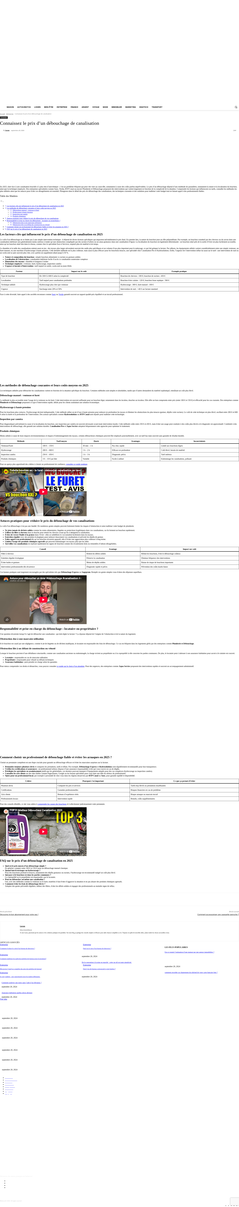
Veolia (61, 294)
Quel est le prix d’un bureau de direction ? (97, 948)
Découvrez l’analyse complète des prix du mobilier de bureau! (21, 969)
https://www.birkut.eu (26, 929)
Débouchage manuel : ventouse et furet (26, 210)
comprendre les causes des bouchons (52, 804)
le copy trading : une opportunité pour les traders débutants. (20, 977)
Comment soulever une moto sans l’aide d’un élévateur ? (22, 983)
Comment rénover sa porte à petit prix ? (16, 1024)
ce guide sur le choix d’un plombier (70, 666)
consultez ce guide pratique (76, 464)
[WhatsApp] (52, 136)
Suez (54, 294)
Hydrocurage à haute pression (23, 212)
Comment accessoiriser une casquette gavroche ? (218, 914)
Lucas (7, 130)
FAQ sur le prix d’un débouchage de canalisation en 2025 (27, 229)
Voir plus (3, 999)
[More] (61, 137)
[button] (236, 107)
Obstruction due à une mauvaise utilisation (27, 223)
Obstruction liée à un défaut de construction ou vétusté (31, 225)
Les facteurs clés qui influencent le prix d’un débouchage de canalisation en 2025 (35, 206)
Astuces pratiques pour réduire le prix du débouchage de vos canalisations (33, 218)
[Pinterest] (43, 136)
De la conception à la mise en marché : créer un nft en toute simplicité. (107, 962)
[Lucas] (1, 130)
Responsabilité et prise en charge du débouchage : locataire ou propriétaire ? (33, 221)
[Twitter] (34, 136)
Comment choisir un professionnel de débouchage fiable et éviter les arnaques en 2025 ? (38, 227)
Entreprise (9, 114)
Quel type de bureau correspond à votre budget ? (99, 969)
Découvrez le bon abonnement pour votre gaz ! (19, 914)
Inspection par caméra (20, 214)
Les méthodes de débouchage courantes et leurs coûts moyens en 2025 (31, 208)
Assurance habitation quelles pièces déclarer (17, 993)
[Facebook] (25, 136)
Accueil (2, 114)
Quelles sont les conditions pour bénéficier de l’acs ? (20, 1014)
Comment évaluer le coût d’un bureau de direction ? (17, 948)
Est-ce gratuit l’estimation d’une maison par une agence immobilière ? (189, 952)
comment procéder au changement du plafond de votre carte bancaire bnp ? (191, 972)
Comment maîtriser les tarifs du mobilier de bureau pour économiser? (23, 959)
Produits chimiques (19, 216)
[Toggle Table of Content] (2, 202)
